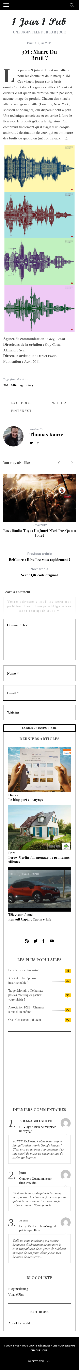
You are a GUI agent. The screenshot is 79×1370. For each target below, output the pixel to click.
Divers (13, 794)
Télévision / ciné (20, 914)
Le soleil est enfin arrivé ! (24, 970)
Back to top (36, 1361)
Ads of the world (19, 1323)
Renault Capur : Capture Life (29, 919)
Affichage (17, 384)
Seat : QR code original (39, 572)
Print (30, 43)
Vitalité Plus (16, 1294)
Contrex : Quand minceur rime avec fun (35, 1180)
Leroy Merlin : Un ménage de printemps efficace (39, 859)
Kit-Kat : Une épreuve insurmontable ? (22, 980)
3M (5, 384)
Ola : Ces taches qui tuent (24, 1019)
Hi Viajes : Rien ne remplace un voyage (37, 1129)
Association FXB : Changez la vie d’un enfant (26, 1009)
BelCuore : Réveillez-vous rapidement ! (39, 557)
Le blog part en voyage (26, 799)
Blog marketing (18, 1289)
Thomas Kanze (46, 434)
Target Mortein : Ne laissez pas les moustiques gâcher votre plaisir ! (25, 994)
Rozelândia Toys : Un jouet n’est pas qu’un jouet (39, 533)
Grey (30, 384)
